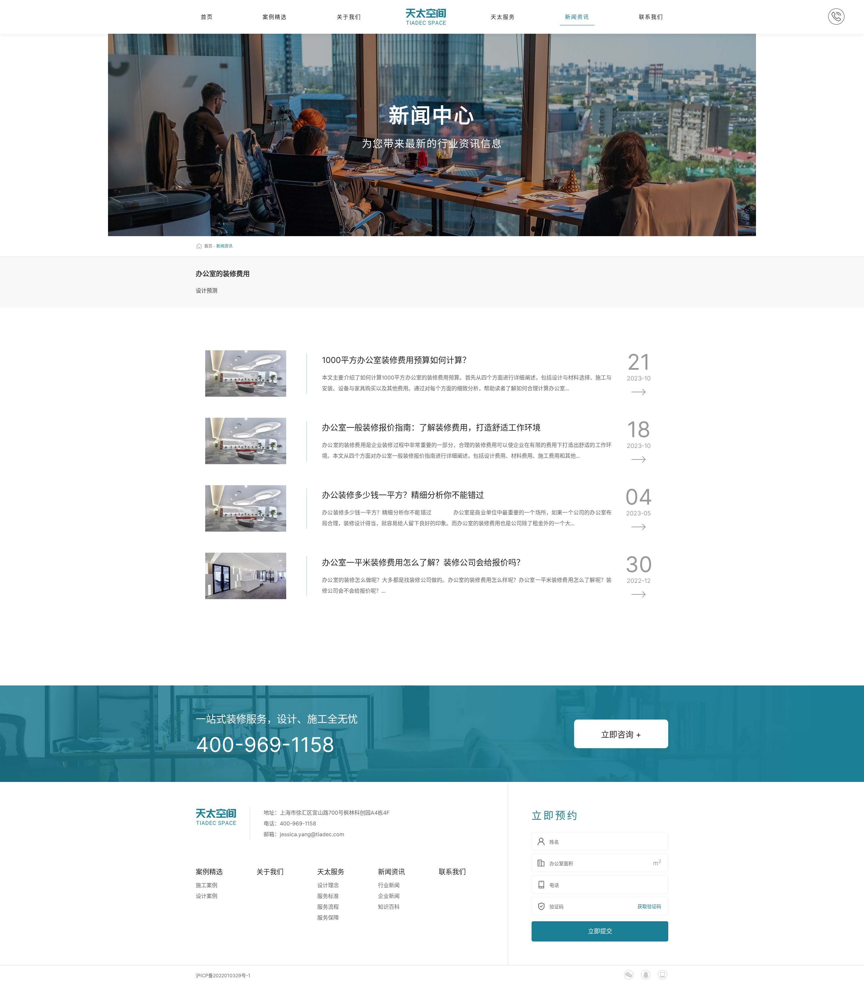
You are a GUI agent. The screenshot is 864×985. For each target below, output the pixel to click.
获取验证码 (649, 906)
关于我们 (349, 16)
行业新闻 (389, 885)
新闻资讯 (577, 16)
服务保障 (328, 917)
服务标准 (328, 896)
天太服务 (503, 16)
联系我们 (651, 16)
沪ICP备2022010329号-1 (223, 975)
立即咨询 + (621, 734)
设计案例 (206, 896)
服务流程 (328, 906)
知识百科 (389, 906)
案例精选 (275, 16)
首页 (207, 16)
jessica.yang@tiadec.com (312, 834)
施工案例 (206, 885)
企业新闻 (389, 896)
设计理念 (328, 885)
